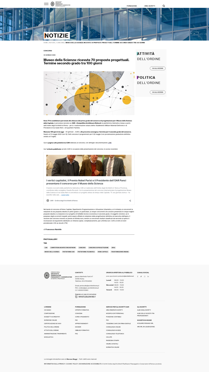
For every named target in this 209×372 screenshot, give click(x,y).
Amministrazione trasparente (55, 333)
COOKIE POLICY (72, 364)
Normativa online (112, 347)
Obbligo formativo (82, 330)
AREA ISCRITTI (149, 6)
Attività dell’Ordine (51, 330)
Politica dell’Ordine (51, 327)
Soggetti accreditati (52, 317)
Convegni (78, 313)
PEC (107, 320)
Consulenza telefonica (115, 333)
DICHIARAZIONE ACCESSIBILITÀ (90, 364)
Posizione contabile (113, 317)
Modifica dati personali (115, 313)
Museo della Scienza (52, 252)
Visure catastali (112, 344)
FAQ (76, 333)
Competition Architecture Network (63, 247)
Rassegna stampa (112, 340)
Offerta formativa (82, 310)
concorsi (82, 247)
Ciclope (109, 337)
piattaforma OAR (68, 252)
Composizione (49, 313)
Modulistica (48, 337)
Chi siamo (47, 310)
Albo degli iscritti (144, 310)
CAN (46, 247)
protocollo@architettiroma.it (126, 276)
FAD (76, 320)
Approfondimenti (81, 323)
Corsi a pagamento (82, 317)
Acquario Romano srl (145, 323)
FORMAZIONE (132, 6)
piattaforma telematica (86, 252)
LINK (110, 143)
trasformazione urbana (120, 252)
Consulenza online (113, 327)
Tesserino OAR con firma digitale (118, 323)
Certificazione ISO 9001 (52, 323)
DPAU (113, 247)
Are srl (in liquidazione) (146, 327)
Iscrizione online (50, 320)
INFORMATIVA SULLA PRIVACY (54, 364)
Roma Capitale (103, 252)
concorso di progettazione (98, 247)
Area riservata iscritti (114, 310)
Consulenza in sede (113, 330)
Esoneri (78, 327)
